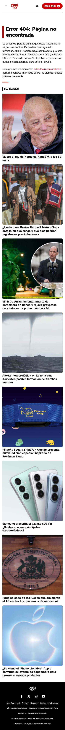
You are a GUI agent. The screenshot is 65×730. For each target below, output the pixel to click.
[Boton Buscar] (37, 6)
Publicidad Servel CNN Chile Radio (32, 713)
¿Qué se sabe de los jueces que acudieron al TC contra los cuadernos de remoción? (31, 599)
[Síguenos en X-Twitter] (28, 696)
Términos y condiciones (17, 708)
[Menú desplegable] (6, 6)
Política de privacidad (49, 703)
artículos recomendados (47, 69)
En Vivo (25, 703)
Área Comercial (13, 703)
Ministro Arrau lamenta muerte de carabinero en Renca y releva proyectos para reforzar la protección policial (29, 305)
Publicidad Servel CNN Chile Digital (43, 708)
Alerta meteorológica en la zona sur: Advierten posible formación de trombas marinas (29, 379)
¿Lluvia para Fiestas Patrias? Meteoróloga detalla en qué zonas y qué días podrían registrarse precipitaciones (30, 230)
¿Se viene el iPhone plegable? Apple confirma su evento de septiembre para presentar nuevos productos (29, 672)
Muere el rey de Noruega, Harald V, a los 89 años (31, 158)
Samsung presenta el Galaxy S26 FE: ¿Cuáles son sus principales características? (27, 527)
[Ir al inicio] (14, 5)
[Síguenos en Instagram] (36, 696)
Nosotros (34, 703)
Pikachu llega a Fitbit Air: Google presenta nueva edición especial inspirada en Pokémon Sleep (31, 453)
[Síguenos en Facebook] (21, 696)
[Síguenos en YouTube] (43, 696)
